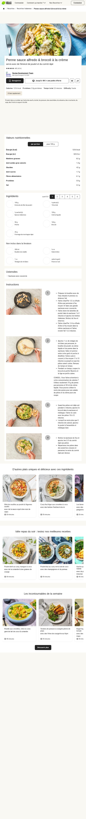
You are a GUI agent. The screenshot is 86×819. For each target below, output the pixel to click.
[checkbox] (7, 68)
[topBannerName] (43, 17)
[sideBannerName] (43, 119)
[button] (52, 197)
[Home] (4, 8)
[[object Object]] (72, 81)
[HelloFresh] (6, 2)
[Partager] (78, 81)
